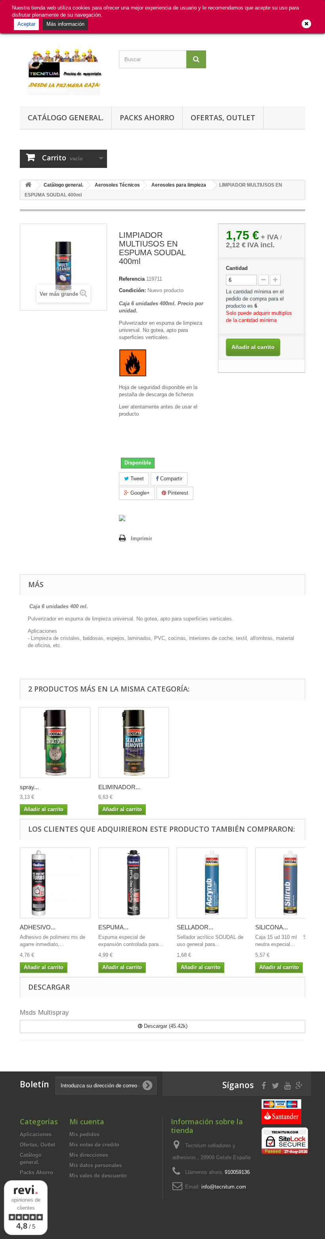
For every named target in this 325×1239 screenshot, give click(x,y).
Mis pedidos (84, 1134)
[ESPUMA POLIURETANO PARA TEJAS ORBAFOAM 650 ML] (133, 883)
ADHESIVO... (37, 927)
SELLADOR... (195, 927)
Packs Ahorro (147, 117)
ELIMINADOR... (119, 787)
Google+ (139, 493)
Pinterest (177, 493)
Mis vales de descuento (98, 1176)
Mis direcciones (88, 1155)
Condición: (132, 290)
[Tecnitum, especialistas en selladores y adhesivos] (63, 71)
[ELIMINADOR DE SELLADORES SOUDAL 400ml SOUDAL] (133, 742)
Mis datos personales (95, 1165)
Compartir (170, 479)
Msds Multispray (44, 1012)
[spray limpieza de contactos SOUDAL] (55, 742)
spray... (29, 787)
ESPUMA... (113, 927)
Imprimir (141, 538)
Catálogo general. (65, 117)
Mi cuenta (86, 1121)
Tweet (136, 479)
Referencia (132, 279)
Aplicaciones (36, 1134)
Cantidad (237, 268)
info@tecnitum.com (223, 1187)
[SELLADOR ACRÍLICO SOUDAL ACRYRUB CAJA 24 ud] (212, 883)
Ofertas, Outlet (223, 117)
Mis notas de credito (94, 1145)
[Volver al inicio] (28, 185)
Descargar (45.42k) (164, 1026)
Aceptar (26, 24)
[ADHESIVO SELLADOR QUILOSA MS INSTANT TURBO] (55, 883)
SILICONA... (271, 927)
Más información (65, 24)
